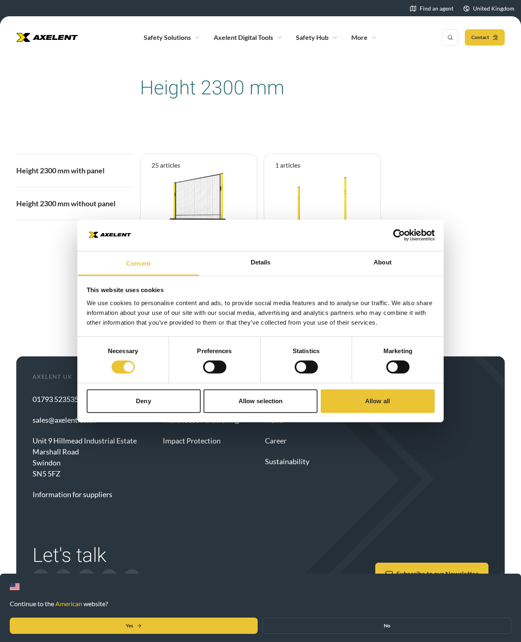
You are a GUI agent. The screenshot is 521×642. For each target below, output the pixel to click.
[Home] (47, 37)
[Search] (450, 37)
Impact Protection (192, 440)
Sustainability (287, 461)
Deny (143, 400)
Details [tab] (261, 262)
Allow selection (261, 400)
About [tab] (383, 262)
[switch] (214, 366)
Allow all (377, 400)
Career (276, 440)
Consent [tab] (138, 263)
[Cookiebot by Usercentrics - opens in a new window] (399, 235)
